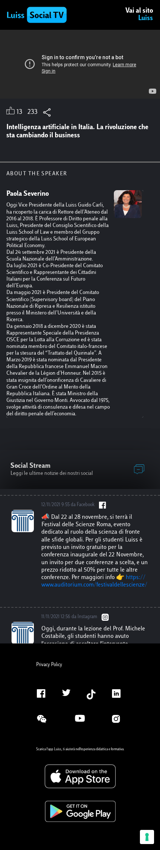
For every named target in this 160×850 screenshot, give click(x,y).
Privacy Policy (49, 665)
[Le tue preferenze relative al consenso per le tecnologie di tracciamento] (147, 837)
